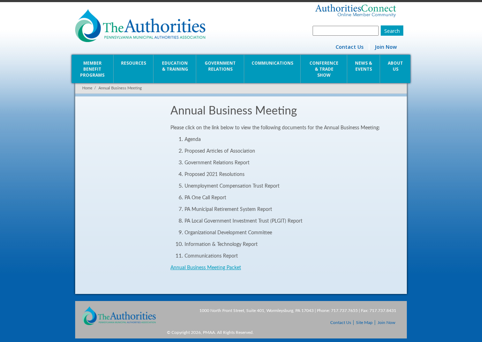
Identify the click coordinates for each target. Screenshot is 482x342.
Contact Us (349, 46)
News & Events (363, 66)
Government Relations (220, 66)
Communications (272, 63)
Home (87, 88)
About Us (395, 66)
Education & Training (175, 66)
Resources (133, 63)
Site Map (364, 322)
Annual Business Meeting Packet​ (205, 267)
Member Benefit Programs (92, 69)
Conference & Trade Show (323, 69)
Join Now (386, 46)
